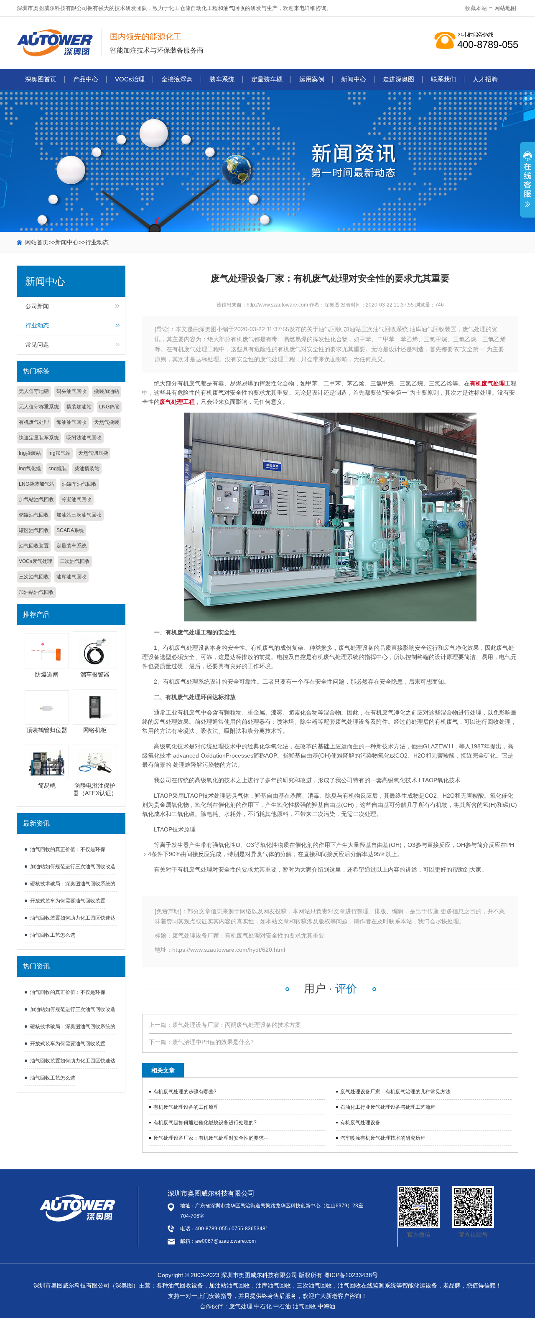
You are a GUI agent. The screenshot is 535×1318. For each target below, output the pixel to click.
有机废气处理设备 (360, 1122)
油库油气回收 (71, 577)
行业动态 (97, 242)
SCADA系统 (70, 530)
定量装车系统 (71, 546)
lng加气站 (59, 453)
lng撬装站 (30, 453)
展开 (527, 184)
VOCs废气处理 (35, 561)
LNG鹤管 (109, 407)
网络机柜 (95, 730)
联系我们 (443, 79)
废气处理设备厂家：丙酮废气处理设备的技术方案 (236, 1024)
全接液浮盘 (177, 79)
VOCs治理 (130, 79)
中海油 (326, 1306)
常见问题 (37, 344)
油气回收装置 (34, 546)
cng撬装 (57, 468)
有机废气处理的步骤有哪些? (185, 1092)
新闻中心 (353, 79)
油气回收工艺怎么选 (52, 935)
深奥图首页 (40, 79)
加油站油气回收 (36, 592)
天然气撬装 (106, 422)
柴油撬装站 (86, 468)
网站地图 (505, 8)
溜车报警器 (95, 674)
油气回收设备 (185, 1285)
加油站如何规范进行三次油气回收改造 (72, 866)
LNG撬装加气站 (36, 484)
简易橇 (47, 785)
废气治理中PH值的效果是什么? (213, 1042)
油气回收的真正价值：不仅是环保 (67, 849)
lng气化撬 (30, 468)
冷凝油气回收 (76, 499)
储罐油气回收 (34, 515)
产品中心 (85, 79)
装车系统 (221, 79)
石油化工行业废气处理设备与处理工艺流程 (388, 1107)
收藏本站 (476, 8)
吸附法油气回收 (84, 438)
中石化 (263, 1306)
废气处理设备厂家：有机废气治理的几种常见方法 (395, 1092)
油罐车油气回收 (79, 484)
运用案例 (311, 79)
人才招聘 (485, 79)
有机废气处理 (34, 422)
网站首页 (36, 242)
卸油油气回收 (71, 422)
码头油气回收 (71, 391)
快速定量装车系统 (39, 438)
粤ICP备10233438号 (351, 1275)
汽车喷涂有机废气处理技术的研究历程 (382, 1138)
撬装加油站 (106, 391)
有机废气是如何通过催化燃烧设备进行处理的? (205, 1122)
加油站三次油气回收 (79, 515)
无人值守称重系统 (39, 407)
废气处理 (240, 1306)
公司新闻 (37, 306)
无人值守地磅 (34, 391)
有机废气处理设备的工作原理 (186, 1107)
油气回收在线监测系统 (367, 1285)
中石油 (282, 1306)
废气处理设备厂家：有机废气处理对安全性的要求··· (211, 1138)
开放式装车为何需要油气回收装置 (67, 901)
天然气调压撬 (93, 453)
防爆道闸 (47, 674)
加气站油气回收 (36, 499)
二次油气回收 (75, 561)
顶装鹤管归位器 (46, 730)
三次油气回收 (34, 577)
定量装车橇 (267, 79)
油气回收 (234, 8)
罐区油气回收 (34, 530)
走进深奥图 (398, 79)
